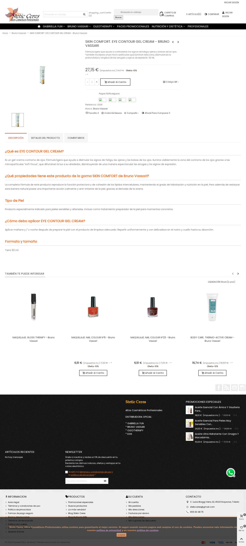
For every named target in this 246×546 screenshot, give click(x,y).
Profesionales (198, 26)
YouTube (234, 387)
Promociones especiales (203, 402)
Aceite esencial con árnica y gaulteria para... (217, 409)
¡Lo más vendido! (77, 509)
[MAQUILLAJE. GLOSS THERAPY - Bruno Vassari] (33, 307)
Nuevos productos (77, 505)
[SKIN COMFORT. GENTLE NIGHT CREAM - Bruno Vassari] (172, 42)
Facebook (218, 387)
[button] (232, 273)
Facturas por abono (139, 513)
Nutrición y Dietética (167, 26)
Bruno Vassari (77, 26)
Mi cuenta (134, 502)
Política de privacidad (19, 509)
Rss (226, 387)
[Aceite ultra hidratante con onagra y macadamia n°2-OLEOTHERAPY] (189, 436)
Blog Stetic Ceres (77, 513)
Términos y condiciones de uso (24, 505)
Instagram (242, 387)
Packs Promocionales (133, 26)
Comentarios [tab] (76, 138)
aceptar (121, 534)
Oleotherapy (102, 26)
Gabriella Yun (52, 26)
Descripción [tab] (15, 138)
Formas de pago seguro (20, 513)
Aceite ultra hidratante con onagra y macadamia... (217, 435)
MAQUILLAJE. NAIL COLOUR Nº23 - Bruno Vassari (153, 339)
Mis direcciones (136, 509)
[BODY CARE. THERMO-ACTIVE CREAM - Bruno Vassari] (178, 42)
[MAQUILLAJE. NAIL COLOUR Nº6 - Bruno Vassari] (93, 307)
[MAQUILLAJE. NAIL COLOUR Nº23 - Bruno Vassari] (152, 307)
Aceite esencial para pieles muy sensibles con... (213, 422)
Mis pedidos (135, 505)
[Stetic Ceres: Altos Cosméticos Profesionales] (23, 14)
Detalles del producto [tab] (45, 138)
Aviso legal (13, 502)
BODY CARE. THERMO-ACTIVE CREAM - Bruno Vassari (212, 339)
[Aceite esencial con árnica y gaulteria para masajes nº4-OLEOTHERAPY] (189, 410)
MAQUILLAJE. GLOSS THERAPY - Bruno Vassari (34, 339)
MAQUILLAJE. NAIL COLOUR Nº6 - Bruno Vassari (93, 339)
